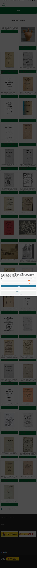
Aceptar (18, 286)
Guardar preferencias (18, 294)
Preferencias (18, 291)
